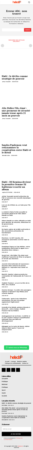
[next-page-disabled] (30, 45)
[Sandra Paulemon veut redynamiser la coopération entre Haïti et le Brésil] (16, 132)
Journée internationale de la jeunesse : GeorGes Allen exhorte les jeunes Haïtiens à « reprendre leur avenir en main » (15, 266)
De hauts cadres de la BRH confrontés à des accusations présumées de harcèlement (16, 230)
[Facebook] (4, 370)
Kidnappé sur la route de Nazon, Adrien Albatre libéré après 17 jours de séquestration (15, 328)
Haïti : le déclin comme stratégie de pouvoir (15, 77)
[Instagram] (8, 370)
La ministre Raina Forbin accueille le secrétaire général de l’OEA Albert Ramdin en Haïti (14, 213)
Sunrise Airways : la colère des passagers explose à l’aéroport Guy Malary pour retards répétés (16, 291)
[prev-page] (2, 45)
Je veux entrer (16, 434)
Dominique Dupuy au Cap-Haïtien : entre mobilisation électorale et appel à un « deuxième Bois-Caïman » (16, 248)
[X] (13, 370)
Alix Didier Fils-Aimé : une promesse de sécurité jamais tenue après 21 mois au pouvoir (16, 112)
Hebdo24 (20, 446)
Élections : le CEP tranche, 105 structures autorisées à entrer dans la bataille (15, 239)
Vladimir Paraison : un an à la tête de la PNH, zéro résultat (15, 283)
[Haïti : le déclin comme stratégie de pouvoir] (16, 63)
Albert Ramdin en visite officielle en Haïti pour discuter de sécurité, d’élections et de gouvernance (16, 222)
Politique (4, 413)
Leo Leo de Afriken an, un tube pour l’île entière (16, 205)
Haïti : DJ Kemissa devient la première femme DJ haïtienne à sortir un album (16, 185)
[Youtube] (18, 370)
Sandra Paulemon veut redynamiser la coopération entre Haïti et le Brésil (16, 148)
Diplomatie (5, 419)
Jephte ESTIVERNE (7, 192)
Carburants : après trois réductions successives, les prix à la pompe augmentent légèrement (14, 300)
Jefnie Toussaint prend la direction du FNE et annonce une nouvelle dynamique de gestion (16, 197)
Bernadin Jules (6, 155)
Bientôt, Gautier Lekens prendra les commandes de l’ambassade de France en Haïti (16, 275)
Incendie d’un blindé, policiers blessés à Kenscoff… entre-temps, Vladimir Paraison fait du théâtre (16, 308)
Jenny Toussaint (6, 81)
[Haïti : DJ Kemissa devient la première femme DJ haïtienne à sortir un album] (16, 168)
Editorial (4, 405)
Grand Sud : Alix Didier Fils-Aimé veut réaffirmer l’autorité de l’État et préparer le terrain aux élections (16, 256)
